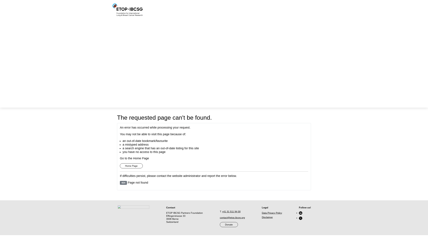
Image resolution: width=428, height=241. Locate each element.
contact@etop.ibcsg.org (232, 217)
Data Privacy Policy (272, 213)
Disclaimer (267, 217)
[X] (300, 218)
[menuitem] (265, 10)
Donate (229, 224)
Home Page (131, 166)
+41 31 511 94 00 (231, 211)
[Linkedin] (300, 213)
